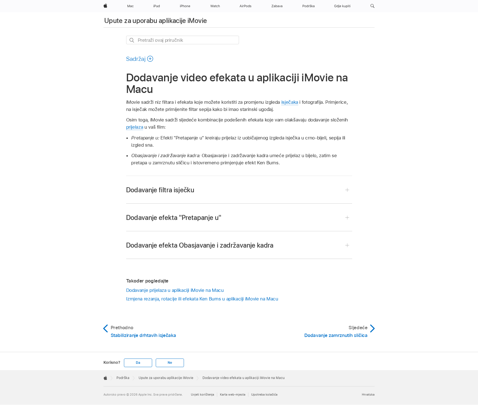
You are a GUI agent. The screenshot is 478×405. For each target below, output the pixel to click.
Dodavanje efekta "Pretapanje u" (174, 218)
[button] (372, 6)
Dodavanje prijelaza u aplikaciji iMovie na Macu (175, 290)
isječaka (289, 102)
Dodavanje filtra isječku (160, 190)
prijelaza (134, 127)
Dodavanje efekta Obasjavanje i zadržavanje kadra (200, 245)
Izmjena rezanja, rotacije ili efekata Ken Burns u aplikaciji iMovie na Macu (202, 299)
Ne (170, 363)
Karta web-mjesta (232, 394)
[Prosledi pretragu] (132, 40)
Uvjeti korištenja (202, 394)
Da (138, 363)
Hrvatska (368, 394)
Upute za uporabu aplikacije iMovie (155, 21)
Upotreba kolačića (264, 394)
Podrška (122, 378)
